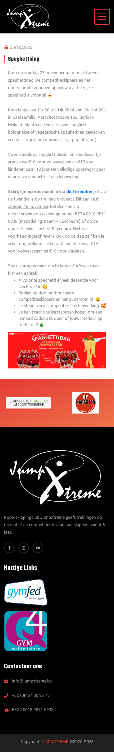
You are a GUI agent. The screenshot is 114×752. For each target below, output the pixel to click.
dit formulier (79, 191)
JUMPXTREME (54, 741)
